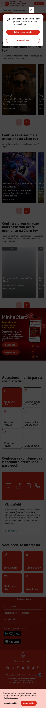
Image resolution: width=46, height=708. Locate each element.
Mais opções (23, 599)
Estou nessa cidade (23, 32)
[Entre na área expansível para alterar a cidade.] (31, 10)
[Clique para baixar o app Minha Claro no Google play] (12, 634)
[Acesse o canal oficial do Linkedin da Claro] (28, 667)
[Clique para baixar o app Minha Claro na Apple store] (12, 641)
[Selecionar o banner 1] (21, 367)
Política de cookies (11, 698)
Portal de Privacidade (29, 675)
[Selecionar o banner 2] (25, 367)
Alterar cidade (23, 40)
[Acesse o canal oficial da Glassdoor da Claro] (38, 667)
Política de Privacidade (12, 675)
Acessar (39, 3)
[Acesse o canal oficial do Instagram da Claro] (17, 667)
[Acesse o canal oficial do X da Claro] (12, 667)
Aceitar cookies (29, 703)
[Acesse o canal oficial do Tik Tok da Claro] (33, 667)
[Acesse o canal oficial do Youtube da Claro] (23, 667)
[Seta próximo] (27, 122)
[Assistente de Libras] (39, 674)
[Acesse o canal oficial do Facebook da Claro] (7, 667)
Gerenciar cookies (10, 703)
